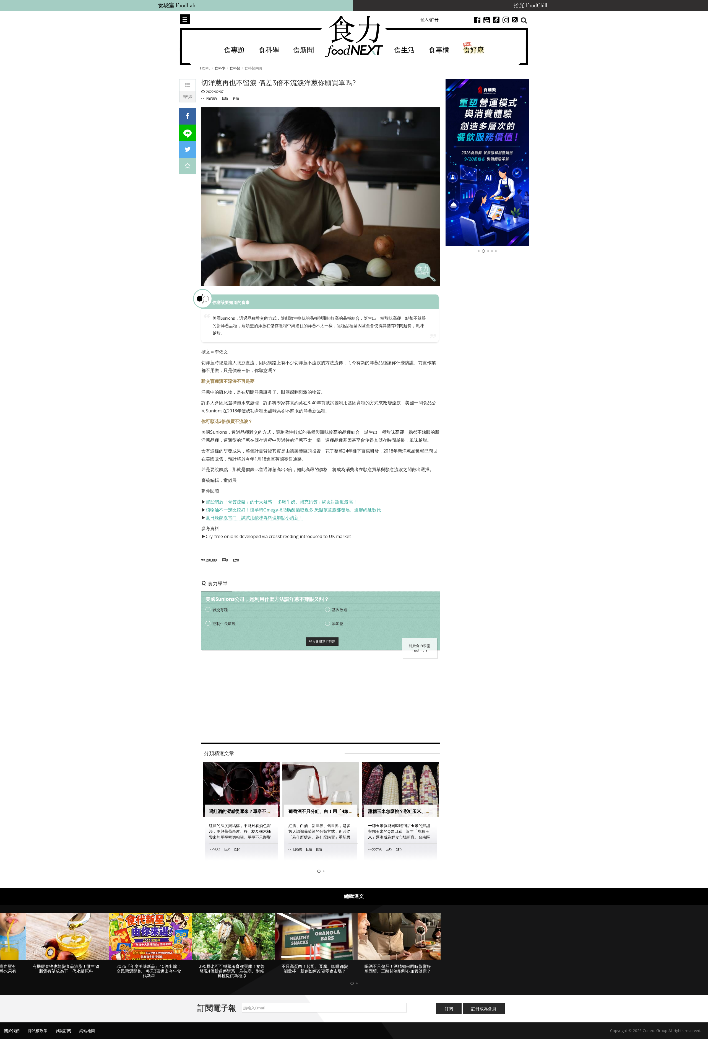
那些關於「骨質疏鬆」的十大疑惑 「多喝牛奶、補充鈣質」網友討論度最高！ (281, 502)
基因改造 (339, 609)
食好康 (473, 50)
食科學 (269, 50)
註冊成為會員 (483, 1004)
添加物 (337, 623)
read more (419, 650)
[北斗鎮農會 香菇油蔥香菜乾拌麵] (487, 162)
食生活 (404, 50)
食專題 (234, 50)
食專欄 (439, 50)
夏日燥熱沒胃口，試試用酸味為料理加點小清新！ (254, 518)
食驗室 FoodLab (176, 5)
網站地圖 (87, 1025)
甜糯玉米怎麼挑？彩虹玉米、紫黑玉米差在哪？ (334, 811)
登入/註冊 (429, 19)
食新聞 (303, 50)
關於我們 (12, 1025)
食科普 (235, 68)
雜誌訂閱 (63, 1025)
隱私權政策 (37, 1025)
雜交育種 (220, 609)
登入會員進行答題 (322, 641)
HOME (205, 68)
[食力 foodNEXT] (354, 36)
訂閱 (449, 1004)
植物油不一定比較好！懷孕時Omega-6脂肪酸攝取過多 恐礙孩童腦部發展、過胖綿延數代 (293, 510)
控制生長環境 (224, 623)
